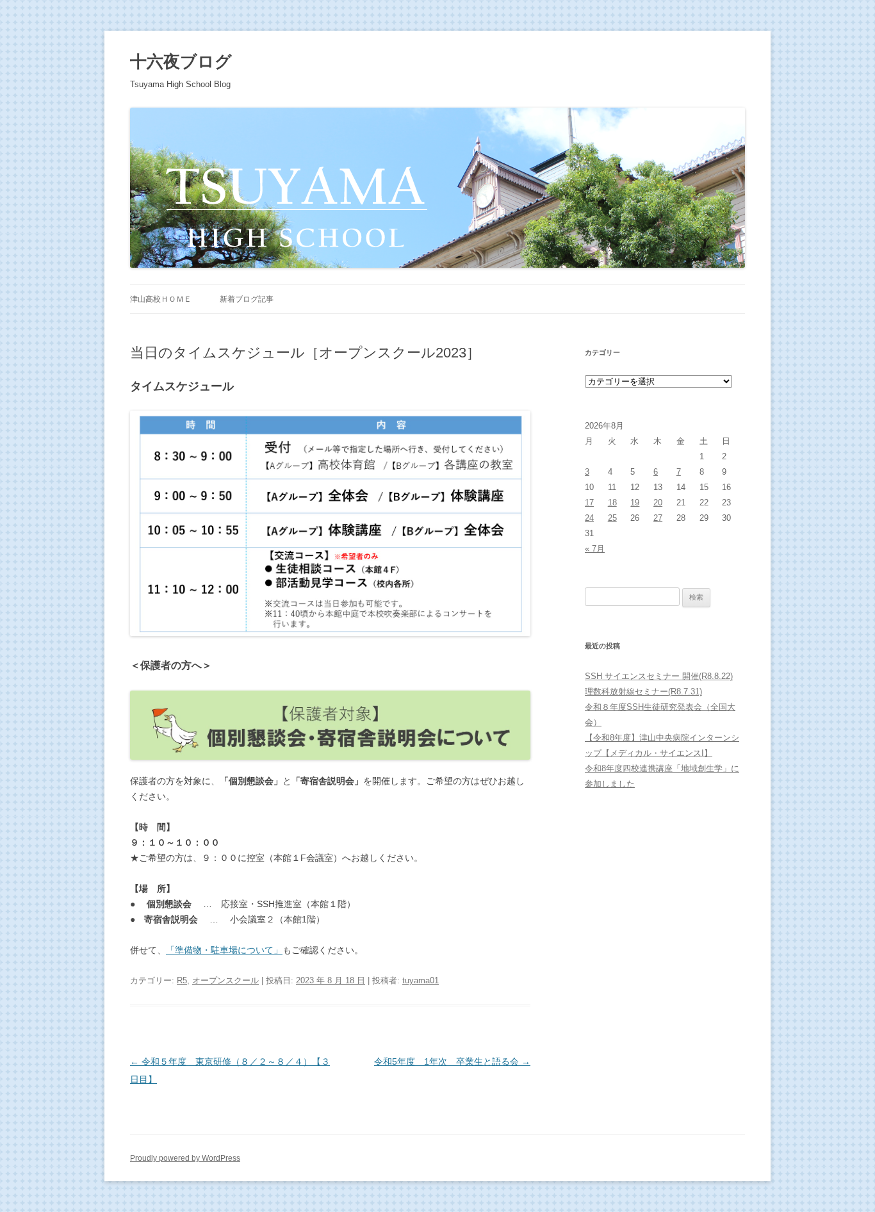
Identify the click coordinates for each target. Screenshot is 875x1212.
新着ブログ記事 (247, 299)
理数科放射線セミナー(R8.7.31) (643, 691)
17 (589, 502)
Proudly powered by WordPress (185, 1158)
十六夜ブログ (181, 61)
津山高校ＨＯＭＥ (161, 299)
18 (612, 502)
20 (657, 502)
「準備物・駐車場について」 (224, 950)
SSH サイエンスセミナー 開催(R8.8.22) (659, 676)
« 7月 (595, 548)
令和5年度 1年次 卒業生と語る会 (452, 1061)
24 (589, 518)
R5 (182, 980)
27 (657, 518)
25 (612, 518)
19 (634, 502)
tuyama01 (420, 980)
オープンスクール (225, 980)
